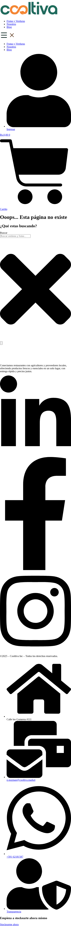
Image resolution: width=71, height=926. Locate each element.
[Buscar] (1, 343)
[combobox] (15, 236)
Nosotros (11, 24)
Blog (9, 27)
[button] (35, 35)
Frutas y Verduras (16, 21)
